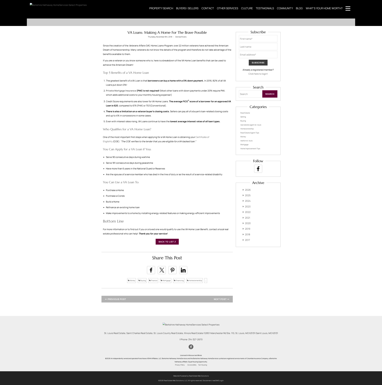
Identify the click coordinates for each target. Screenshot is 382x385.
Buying (143, 280)
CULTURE (247, 8)
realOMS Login (218, 380)
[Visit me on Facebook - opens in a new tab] (258, 169)
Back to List (166, 241)
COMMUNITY (285, 8)
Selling (243, 116)
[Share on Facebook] (151, 270)
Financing (179, 280)
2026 (248, 189)
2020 (248, 223)
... (205, 280)
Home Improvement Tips (250, 148)
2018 (247, 234)
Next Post (220, 299)
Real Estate (245, 113)
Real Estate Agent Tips (249, 132)
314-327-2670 (195, 339)
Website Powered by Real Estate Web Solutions (191, 376)
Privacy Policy (180, 365)
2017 (247, 240)
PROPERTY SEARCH (161, 8)
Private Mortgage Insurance (121, 90)
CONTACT (207, 8)
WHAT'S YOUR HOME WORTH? (324, 8)
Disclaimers (207, 380)
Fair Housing (202, 365)
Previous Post (116, 299)
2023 (248, 206)
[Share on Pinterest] (172, 270)
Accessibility (192, 365)
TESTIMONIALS (265, 8)
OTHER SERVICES (227, 8)
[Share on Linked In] (183, 270)
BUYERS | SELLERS (187, 8)
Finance (154, 280)
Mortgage (166, 280)
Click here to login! (258, 73)
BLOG (299, 8)
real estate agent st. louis (250, 125)
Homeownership (195, 280)
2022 (248, 212)
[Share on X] (162, 270)
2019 (247, 228)
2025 (248, 195)
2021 (247, 217)
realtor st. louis (246, 140)
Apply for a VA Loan (128, 149)
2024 (248, 200)
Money (132, 280)
